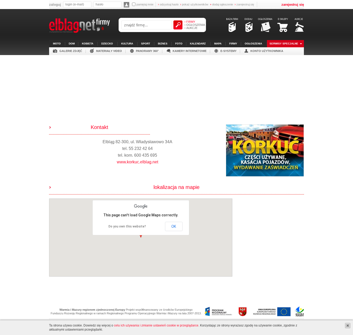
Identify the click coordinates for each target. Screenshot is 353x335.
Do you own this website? (127, 226)
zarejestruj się (244, 4)
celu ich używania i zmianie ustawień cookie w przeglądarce (156, 325)
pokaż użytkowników (194, 4)
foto (178, 43)
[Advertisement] (176, 91)
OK (173, 226)
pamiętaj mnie (145, 4)
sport (145, 43)
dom (72, 43)
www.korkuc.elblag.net (137, 162)
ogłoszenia (253, 43)
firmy (233, 43)
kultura (127, 43)
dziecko (107, 43)
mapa (217, 43)
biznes (162, 43)
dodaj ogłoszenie (221, 4)
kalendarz (198, 43)
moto (57, 43)
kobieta (87, 43)
